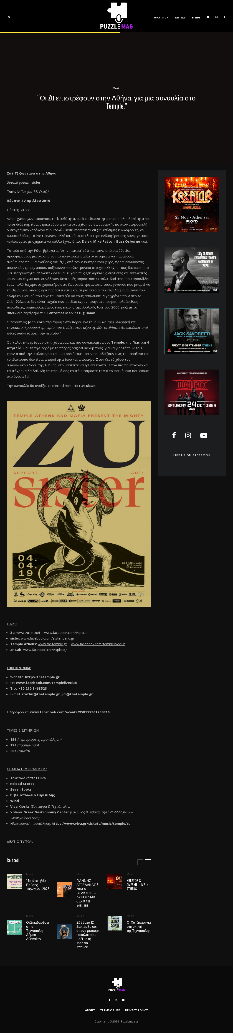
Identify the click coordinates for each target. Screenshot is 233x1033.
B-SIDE (196, 17)
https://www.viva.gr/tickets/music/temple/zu (91, 823)
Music (116, 88)
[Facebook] (224, 16)
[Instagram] (216, 16)
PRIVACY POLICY (136, 1010)
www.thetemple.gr (52, 644)
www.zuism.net (28, 632)
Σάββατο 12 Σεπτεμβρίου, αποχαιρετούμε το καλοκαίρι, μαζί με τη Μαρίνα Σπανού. (87, 934)
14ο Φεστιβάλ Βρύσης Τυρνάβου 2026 (37, 884)
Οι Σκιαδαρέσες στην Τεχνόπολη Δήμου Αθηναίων (38, 930)
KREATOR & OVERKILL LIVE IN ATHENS (137, 884)
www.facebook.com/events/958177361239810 (70, 712)
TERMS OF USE (110, 1010)
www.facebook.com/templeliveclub (98, 644)
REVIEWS (180, 17)
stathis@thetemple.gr (40, 694)
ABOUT (90, 1010)
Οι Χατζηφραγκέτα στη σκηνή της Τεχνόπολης (141, 926)
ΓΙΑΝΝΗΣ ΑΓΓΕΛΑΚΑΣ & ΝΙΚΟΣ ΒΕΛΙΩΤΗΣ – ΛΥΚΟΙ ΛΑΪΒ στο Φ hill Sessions (87, 892)
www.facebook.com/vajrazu (65, 632)
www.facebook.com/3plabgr (45, 649)
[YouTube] (208, 16)
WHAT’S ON (161, 17)
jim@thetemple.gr (77, 694)
